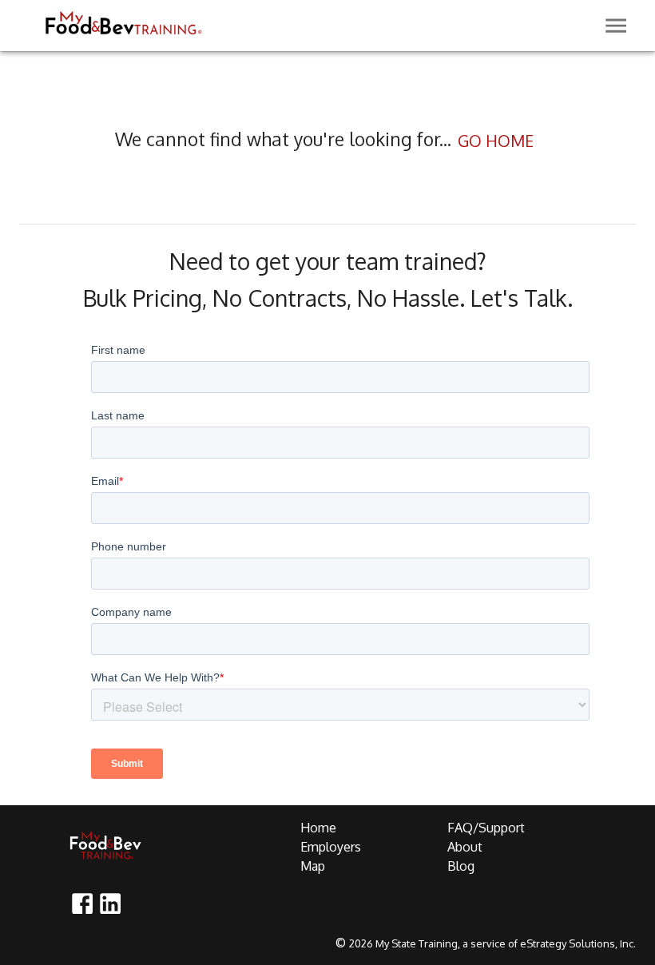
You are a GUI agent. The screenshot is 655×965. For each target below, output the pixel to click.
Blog (460, 866)
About (464, 847)
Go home (496, 140)
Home (318, 828)
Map (312, 866)
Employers (330, 847)
